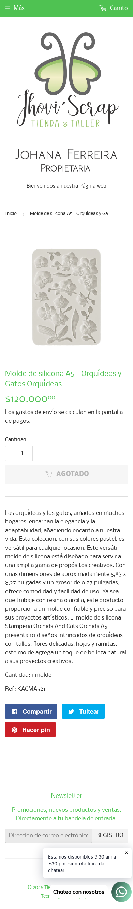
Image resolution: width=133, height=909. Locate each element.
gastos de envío (36, 412)
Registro (109, 835)
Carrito (118, 8)
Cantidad (15, 440)
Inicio (11, 214)
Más (19, 8)
